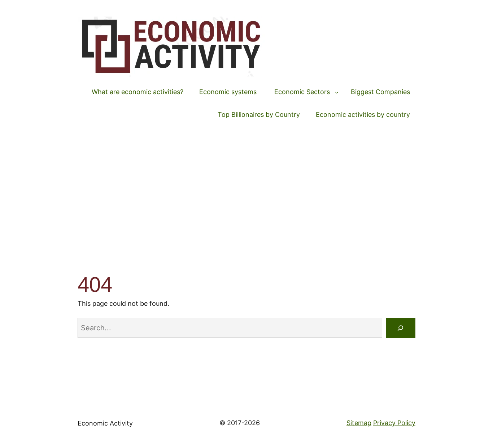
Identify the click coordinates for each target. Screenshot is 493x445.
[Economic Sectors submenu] (337, 92)
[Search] (400, 328)
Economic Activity (105, 423)
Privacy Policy (394, 423)
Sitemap (358, 423)
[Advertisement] (246, 192)
